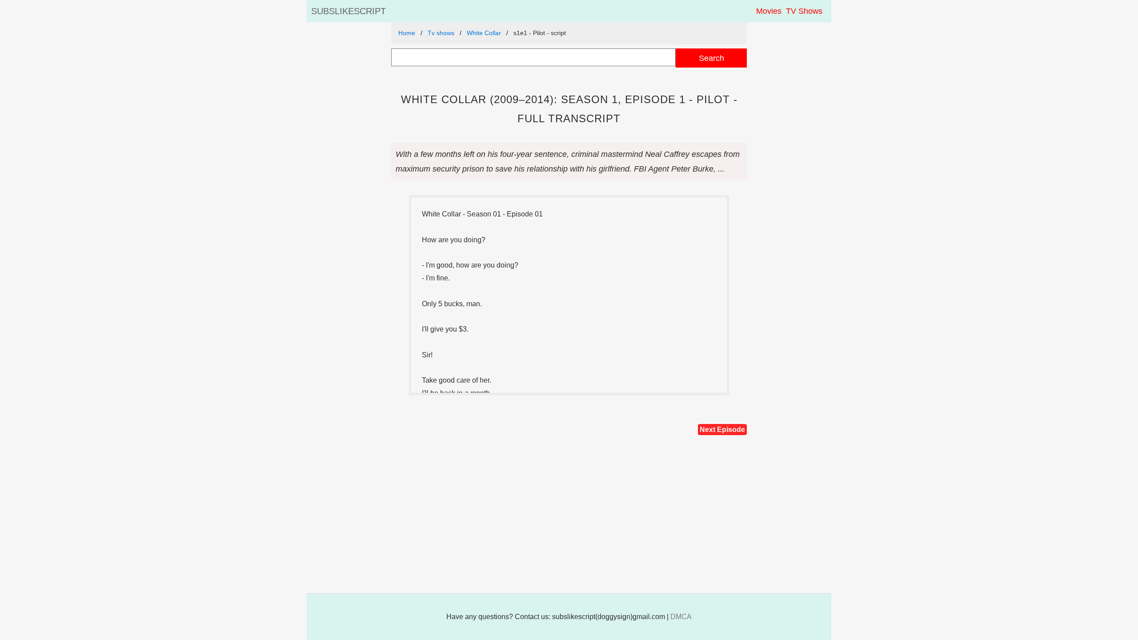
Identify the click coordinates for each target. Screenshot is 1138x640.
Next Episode (722, 429)
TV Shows (804, 11)
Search (711, 58)
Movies (768, 11)
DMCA (681, 616)
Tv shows (441, 32)
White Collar (484, 32)
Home (406, 32)
